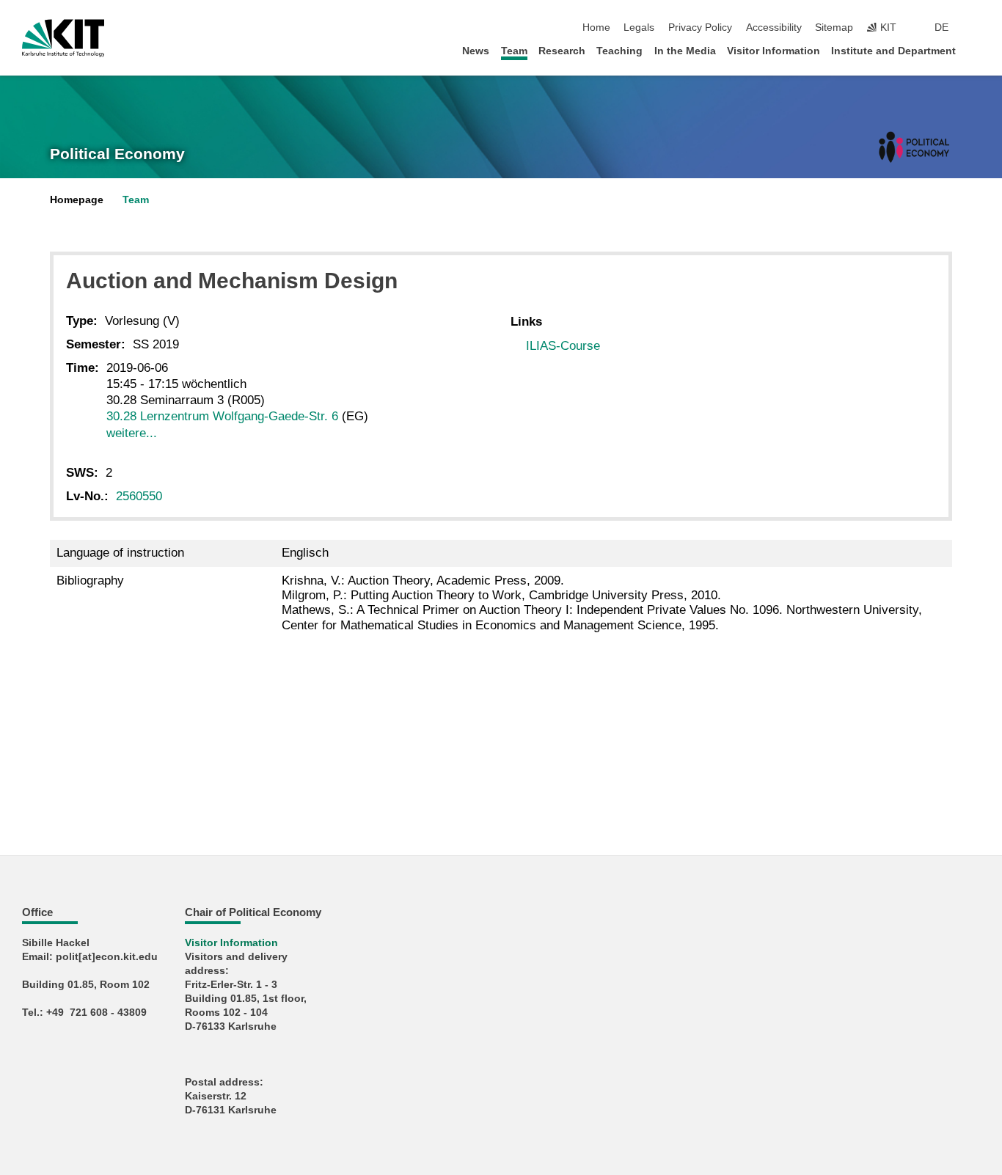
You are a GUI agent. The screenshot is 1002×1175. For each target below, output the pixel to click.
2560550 (139, 496)
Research (561, 50)
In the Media (685, 50)
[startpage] (975, 50)
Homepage (76, 199)
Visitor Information (773, 50)
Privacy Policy (700, 27)
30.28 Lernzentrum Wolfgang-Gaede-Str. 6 (222, 416)
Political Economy (117, 154)
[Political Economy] (914, 147)
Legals (638, 27)
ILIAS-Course (563, 346)
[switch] (975, 28)
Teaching (619, 50)
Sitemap (834, 27)
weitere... (131, 433)
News (475, 50)
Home (596, 27)
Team (514, 50)
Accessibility (774, 27)
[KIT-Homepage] (63, 38)
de (941, 27)
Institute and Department (893, 50)
